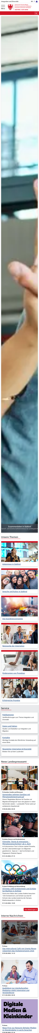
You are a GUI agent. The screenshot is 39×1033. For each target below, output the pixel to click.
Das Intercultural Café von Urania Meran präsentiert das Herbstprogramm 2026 (19, 949)
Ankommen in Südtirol (11, 564)
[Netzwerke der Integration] (19, 634)
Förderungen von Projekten (13, 673)
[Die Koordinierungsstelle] (19, 607)
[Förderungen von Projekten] (19, 661)
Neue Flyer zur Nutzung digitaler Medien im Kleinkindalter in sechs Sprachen (19, 1029)
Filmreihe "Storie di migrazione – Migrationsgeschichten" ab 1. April (16, 842)
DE (32, 1)
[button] (19, 527)
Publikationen (8, 715)
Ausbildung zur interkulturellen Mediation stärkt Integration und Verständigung (15, 990)
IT (34, 1)
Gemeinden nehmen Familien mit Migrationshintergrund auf (16, 795)
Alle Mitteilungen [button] (30, 909)
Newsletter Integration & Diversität (16, 749)
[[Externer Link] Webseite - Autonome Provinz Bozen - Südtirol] (19, 7)
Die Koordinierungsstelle (12, 619)
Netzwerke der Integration (13, 646)
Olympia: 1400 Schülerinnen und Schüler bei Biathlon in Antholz (19, 890)
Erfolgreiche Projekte (11, 700)
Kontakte (6, 737)
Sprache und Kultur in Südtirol (14, 591)
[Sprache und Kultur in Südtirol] (19, 579)
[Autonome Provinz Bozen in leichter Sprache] (37, 1)
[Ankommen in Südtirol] (19, 552)
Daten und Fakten (9, 726)
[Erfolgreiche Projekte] (19, 688)
